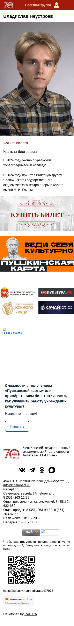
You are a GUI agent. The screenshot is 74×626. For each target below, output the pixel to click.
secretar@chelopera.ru (37, 493)
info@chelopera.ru (16, 485)
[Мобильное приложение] (56, 307)
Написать (17, 426)
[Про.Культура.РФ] (56, 292)
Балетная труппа (38, 5)
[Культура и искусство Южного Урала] (18, 307)
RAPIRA (30, 614)
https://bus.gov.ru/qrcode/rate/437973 (28, 590)
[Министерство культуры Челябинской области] (18, 292)
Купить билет (37, 214)
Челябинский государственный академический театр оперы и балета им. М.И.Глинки (46, 451)
